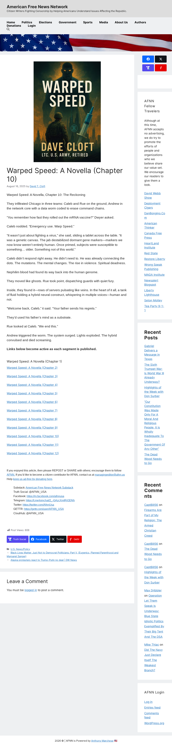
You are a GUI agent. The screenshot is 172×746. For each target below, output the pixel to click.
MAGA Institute (154, 274)
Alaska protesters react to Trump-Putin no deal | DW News (44, 560)
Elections (45, 22)
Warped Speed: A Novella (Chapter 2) (32, 367)
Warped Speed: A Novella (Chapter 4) (32, 385)
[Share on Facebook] (148, 59)
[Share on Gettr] (161, 67)
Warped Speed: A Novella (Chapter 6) (32, 402)
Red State (151, 253)
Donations (14, 25)
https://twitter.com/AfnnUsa (38, 504)
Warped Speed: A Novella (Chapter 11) (32, 444)
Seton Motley (153, 300)
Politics (27, 22)
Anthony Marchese (102, 740)
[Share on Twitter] (161, 59)
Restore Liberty (154, 259)
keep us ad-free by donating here (32, 479)
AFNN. (11, 474)
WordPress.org (154, 723)
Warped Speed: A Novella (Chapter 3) (32, 376)
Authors (140, 22)
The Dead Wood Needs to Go (153, 459)
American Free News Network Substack (49, 487)
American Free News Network (37, 6)
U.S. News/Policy (20, 549)
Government (67, 22)
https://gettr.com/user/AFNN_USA (44, 509)
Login (32, 25)
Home (11, 22)
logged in (31, 590)
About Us (121, 22)
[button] (8, 29)
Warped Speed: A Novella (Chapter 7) (32, 410)
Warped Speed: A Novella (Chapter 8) (32, 419)
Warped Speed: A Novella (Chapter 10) (33, 436)
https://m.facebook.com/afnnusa (45, 496)
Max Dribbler (153, 590)
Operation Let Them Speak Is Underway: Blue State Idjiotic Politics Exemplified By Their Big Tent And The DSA (154, 616)
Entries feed (152, 707)
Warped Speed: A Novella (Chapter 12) (33, 453)
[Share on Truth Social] (148, 67)
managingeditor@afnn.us (110, 474)
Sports (88, 22)
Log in (148, 702)
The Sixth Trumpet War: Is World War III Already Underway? (154, 373)
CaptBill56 (151, 505)
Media (103, 22)
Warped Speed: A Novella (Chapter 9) (32, 427)
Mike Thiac (151, 644)
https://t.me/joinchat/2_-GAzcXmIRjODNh (50, 500)
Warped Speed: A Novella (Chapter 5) (32, 393)
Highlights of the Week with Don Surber (153, 392)
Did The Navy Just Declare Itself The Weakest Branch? (153, 660)
